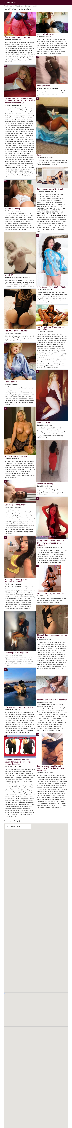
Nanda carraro (11, 382)
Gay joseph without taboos (17, 505)
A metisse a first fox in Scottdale (51, 287)
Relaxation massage (46, 484)
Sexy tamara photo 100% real (50, 189)
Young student (43, 86)
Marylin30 (9, 275)
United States (19, 6)
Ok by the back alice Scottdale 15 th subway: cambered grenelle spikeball (52, 543)
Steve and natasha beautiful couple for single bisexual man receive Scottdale (18, 762)
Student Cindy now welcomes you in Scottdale (52, 636)
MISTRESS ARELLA (10, 2)
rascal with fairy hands (47, 34)
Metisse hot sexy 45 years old (50, 593)
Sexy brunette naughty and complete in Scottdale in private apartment (51, 768)
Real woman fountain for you (17, 37)
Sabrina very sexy (12, 208)
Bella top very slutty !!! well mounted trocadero (16, 580)
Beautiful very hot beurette (16, 331)
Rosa (39, 155)
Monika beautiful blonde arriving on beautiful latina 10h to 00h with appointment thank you (20, 100)
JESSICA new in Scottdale (16, 456)
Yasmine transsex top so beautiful (52, 700)
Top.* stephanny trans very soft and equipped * (51, 328)
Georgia (27, 6)
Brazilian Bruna (43, 423)
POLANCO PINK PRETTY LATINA (19, 707)
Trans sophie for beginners (16, 653)
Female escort (8, 6)
